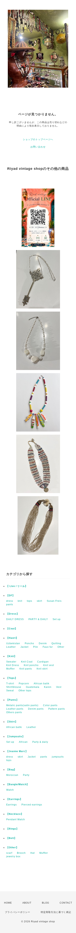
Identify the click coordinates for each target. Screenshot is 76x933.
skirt (39, 601)
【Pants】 (12, 700)
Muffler (10, 668)
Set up (57, 619)
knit (20, 601)
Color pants (50, 705)
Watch (10, 790)
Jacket (24, 647)
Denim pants (36, 708)
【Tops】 (11, 678)
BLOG (45, 902)
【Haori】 (12, 638)
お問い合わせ (38, 146)
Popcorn (24, 683)
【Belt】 (11, 838)
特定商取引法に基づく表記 (56, 912)
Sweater (11, 661)
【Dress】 (12, 613)
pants (9, 604)
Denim (43, 643)
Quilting (56, 643)
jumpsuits (58, 756)
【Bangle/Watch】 (17, 784)
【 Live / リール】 (16, 586)
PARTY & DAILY (38, 619)
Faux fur (48, 647)
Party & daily (40, 742)
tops (29, 601)
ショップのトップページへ (38, 139)
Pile (35, 647)
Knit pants (25, 668)
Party (26, 775)
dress (9, 601)
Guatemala (32, 687)
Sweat (10, 690)
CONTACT (66, 902)
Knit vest (48, 665)
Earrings (11, 804)
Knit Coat (27, 661)
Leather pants (14, 708)
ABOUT (26, 902)
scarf (9, 853)
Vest (58, 687)
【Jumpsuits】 (15, 736)
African (23, 742)
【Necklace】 (14, 814)
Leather (11, 647)
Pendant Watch (15, 819)
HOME (8, 902)
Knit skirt (42, 668)
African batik (41, 683)
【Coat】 (11, 628)
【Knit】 (11, 656)
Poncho (29, 643)
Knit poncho (31, 665)
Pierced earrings (31, 804)
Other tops (25, 690)
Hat (32, 853)
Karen (47, 687)
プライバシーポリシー (17, 912)
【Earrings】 (14, 799)
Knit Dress (12, 665)
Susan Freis (54, 601)
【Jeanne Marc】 (17, 751)
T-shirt (10, 683)
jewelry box (13, 856)
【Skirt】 (12, 721)
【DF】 (10, 595)
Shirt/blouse (13, 687)
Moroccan (12, 775)
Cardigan (43, 661)
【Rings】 (12, 828)
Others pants (14, 712)
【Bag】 (11, 769)
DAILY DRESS (15, 619)
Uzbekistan (13, 643)
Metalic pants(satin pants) (22, 705)
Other (60, 647)
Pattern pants (56, 708)
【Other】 (12, 847)
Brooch (21, 853)
